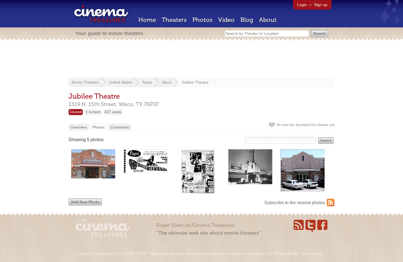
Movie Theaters (85, 82)
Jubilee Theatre (195, 82)
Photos (202, 20)
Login (302, 4)
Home (147, 20)
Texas (147, 82)
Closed (76, 112)
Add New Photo (85, 202)
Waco (167, 82)
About (268, 20)
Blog (246, 20)
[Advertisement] (201, 59)
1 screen (93, 112)
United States (120, 82)
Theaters (174, 20)
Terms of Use (311, 253)
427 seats (112, 112)
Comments (119, 127)
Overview (78, 127)
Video (226, 20)
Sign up (320, 4)
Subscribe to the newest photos (294, 202)
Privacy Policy (286, 253)
